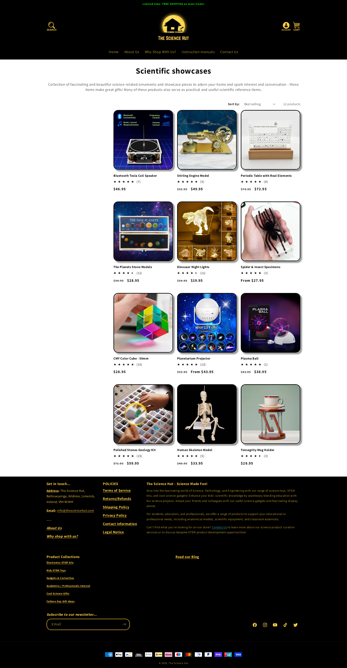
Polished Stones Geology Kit (134, 450)
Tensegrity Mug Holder (258, 450)
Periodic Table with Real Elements (266, 176)
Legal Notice (113, 532)
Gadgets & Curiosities (60, 578)
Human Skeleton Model (194, 450)
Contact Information (120, 523)
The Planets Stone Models (132, 267)
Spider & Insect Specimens (260, 267)
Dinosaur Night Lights (193, 267)
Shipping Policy (116, 507)
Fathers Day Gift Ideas (61, 601)
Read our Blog (187, 556)
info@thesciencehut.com (75, 510)
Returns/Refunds (117, 498)
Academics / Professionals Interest (68, 586)
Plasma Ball (250, 359)
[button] (52, 27)
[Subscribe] (124, 624)
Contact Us (219, 527)
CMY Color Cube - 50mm (131, 359)
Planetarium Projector (193, 359)
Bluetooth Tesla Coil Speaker (135, 176)
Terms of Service (117, 490)
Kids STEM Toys (56, 570)
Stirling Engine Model (193, 176)
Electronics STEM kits (60, 562)
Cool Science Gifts (58, 593)
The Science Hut (178, 663)
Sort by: (234, 104)
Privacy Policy (115, 515)
